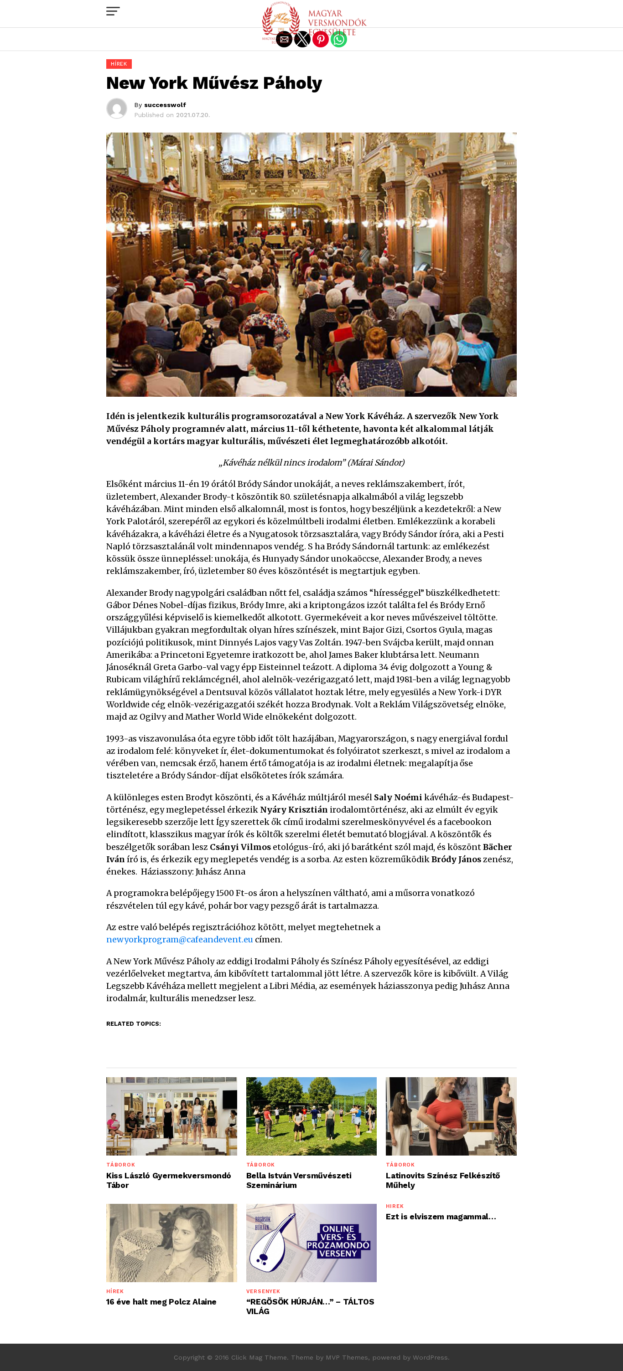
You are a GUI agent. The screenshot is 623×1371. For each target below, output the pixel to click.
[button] (113, 11)
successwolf (165, 104)
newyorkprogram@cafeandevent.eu (179, 940)
